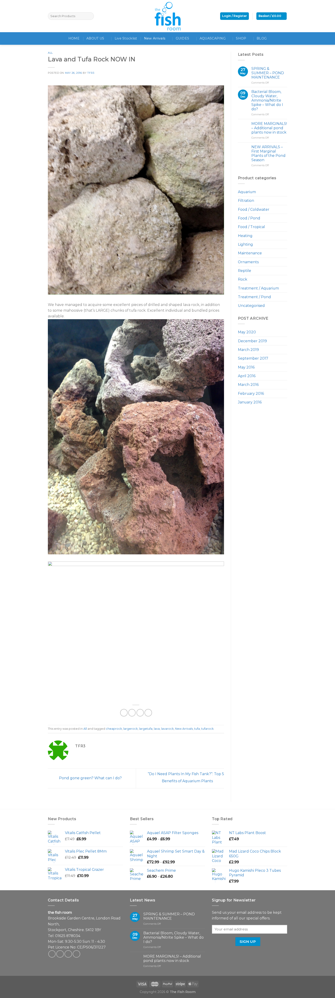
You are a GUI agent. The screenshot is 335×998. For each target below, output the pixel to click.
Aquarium (247, 192)
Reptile (244, 271)
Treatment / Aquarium (258, 288)
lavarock (167, 728)
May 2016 (246, 367)
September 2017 (253, 358)
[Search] (89, 16)
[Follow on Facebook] (52, 954)
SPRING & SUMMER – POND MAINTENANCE (267, 72)
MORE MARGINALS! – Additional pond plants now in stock (269, 127)
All (50, 52)
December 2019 (252, 341)
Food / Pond (249, 218)
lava (157, 728)
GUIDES (182, 38)
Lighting (245, 244)
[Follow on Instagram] (60, 954)
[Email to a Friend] (140, 712)
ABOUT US (95, 38)
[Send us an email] (68, 954)
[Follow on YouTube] (76, 954)
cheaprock (114, 728)
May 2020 (247, 332)
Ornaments (248, 262)
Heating (245, 236)
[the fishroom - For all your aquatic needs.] (167, 16)
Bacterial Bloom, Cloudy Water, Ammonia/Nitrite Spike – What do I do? (267, 100)
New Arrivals (154, 38)
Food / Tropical (251, 227)
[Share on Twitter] (132, 712)
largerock (130, 728)
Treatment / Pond (254, 297)
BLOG (262, 38)
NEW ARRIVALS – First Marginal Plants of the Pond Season (268, 153)
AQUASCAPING (213, 38)
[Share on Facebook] (124, 712)
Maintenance (250, 253)
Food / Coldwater (253, 209)
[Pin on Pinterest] (148, 712)
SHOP (241, 38)
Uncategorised (251, 305)
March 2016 (248, 384)
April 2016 (246, 376)
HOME (74, 38)
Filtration (246, 200)
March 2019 (248, 350)
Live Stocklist (126, 38)
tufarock (207, 728)
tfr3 (90, 72)
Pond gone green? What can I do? (90, 778)
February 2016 (251, 393)
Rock (242, 279)
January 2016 (250, 402)
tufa (197, 728)
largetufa (145, 728)
